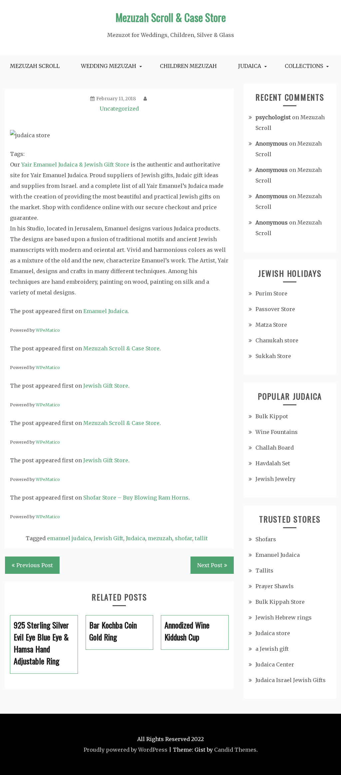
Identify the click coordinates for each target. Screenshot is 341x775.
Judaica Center (274, 664)
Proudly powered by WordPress (126, 749)
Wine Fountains (276, 432)
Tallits (264, 570)
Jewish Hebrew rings (283, 617)
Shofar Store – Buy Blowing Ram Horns (135, 497)
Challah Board (274, 447)
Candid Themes (235, 749)
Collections (304, 66)
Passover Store (275, 309)
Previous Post (34, 565)
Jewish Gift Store (105, 385)
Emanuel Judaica (105, 311)
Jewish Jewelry (275, 479)
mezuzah (160, 538)
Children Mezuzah (188, 66)
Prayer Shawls (274, 586)
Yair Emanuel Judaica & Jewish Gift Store (75, 164)
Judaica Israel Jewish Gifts (290, 680)
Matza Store (271, 324)
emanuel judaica (69, 538)
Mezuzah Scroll (35, 66)
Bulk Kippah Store (280, 601)
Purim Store (271, 293)
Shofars (265, 539)
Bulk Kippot (271, 416)
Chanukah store (276, 340)
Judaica (249, 66)
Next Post (209, 565)
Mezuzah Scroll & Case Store (171, 17)
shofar (183, 538)
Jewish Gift (108, 538)
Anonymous (271, 143)
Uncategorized (119, 108)
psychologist (273, 117)
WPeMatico (48, 330)
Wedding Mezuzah (108, 66)
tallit (201, 538)
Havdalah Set (272, 463)
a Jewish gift (272, 648)
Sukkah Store (273, 356)
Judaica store (272, 633)
